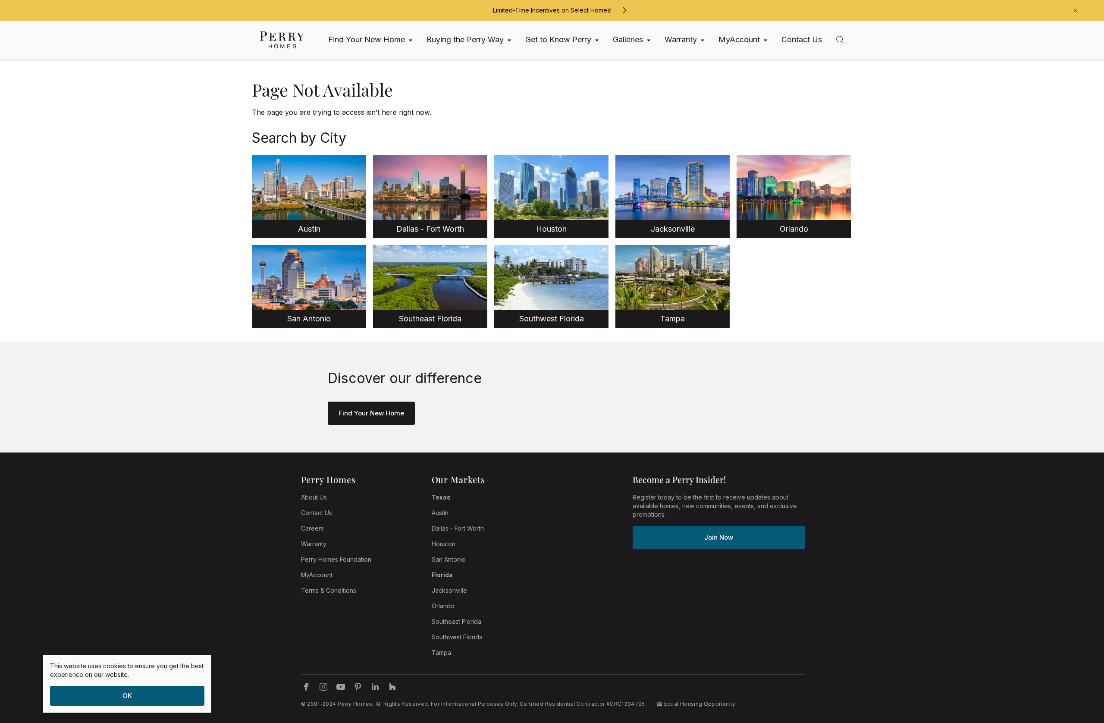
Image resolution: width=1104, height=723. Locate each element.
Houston (443, 543)
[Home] (282, 39)
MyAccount (316, 574)
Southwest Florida (457, 637)
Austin (440, 512)
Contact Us (316, 512)
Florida (442, 574)
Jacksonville (449, 590)
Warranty (313, 543)
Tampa (441, 652)
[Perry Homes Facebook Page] (306, 687)
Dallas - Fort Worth (458, 528)
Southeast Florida (456, 621)
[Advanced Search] (840, 39)
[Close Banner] (1075, 10)
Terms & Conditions (328, 590)
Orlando (443, 606)
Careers (312, 528)
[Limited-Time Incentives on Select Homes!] (624, 10)
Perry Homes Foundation (336, 559)
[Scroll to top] (1078, 669)
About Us (314, 497)
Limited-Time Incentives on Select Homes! (552, 10)
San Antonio (449, 559)
